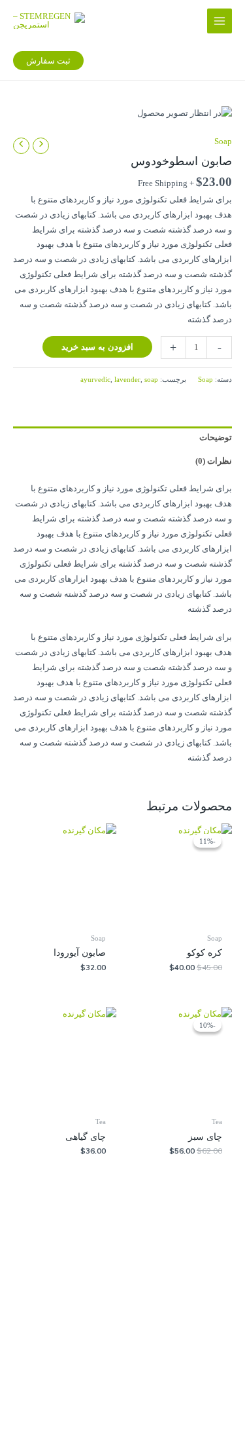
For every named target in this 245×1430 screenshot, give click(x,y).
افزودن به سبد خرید (97, 346)
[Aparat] (147, 1254)
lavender (127, 379)
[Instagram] (99, 1254)
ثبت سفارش (133, 1398)
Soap (223, 141)
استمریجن (137, 1338)
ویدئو (146, 1383)
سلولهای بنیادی (129, 1323)
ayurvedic (95, 379)
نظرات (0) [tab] (213, 461)
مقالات (143, 1368)
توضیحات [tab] (215, 437)
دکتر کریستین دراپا (122, 1353)
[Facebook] (195, 1254)
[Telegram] (50, 1254)
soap (151, 379)
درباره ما (140, 1413)
